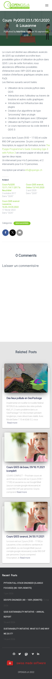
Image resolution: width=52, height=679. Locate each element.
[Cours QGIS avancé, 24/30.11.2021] (26, 516)
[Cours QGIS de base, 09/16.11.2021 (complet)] (26, 447)
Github (14, 654)
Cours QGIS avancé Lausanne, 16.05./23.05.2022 (10, 204)
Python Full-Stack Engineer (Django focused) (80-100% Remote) (23, 585)
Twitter (19, 654)
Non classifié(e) (22, 223)
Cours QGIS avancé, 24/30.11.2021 (25, 536)
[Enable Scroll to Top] (46, 673)
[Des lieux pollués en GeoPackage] (26, 378)
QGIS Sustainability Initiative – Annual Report (24, 614)
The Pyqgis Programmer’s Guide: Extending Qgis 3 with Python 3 (26, 149)
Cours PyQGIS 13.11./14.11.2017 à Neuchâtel (11, 187)
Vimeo (32, 654)
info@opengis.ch (33, 170)
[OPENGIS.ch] (18, 5)
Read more (12, 423)
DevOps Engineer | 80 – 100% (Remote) (23, 600)
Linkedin (38, 654)
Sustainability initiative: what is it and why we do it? (26, 631)
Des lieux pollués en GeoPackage (24, 398)
